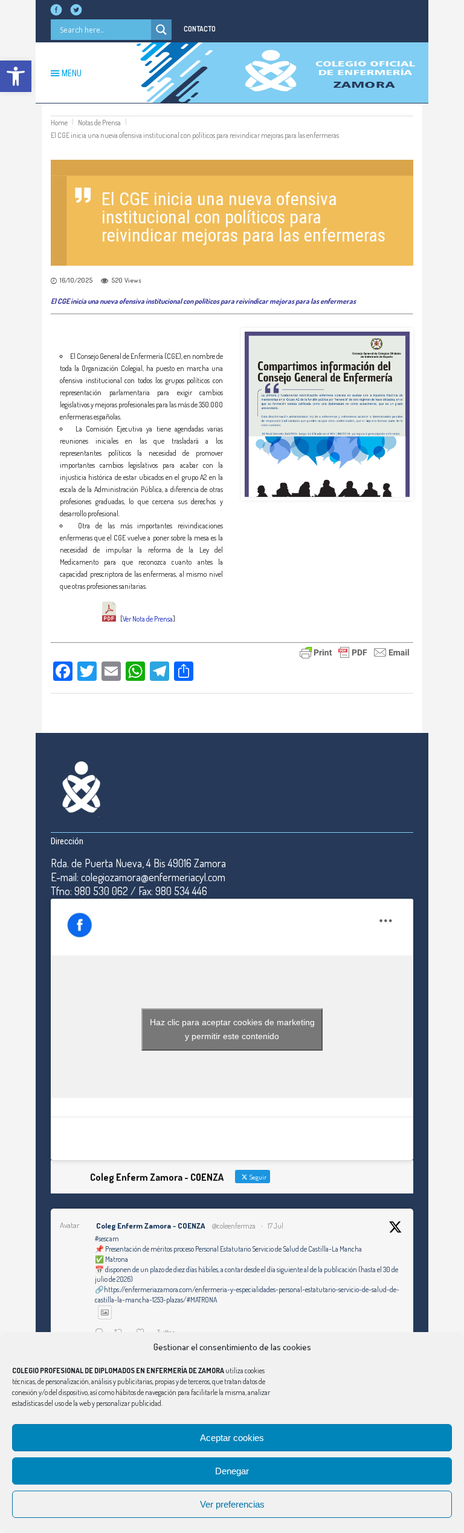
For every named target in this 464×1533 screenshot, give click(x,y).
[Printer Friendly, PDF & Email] (354, 651)
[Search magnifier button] (161, 29)
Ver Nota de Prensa (148, 618)
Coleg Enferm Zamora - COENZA (150, 1225)
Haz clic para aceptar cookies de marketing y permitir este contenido (232, 1029)
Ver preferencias (232, 1504)
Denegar (232, 1471)
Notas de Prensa (99, 122)
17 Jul (275, 1225)
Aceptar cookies (232, 1438)
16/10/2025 (76, 280)
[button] (15, 76)
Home (59, 122)
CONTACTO (200, 28)
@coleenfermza (233, 1225)
